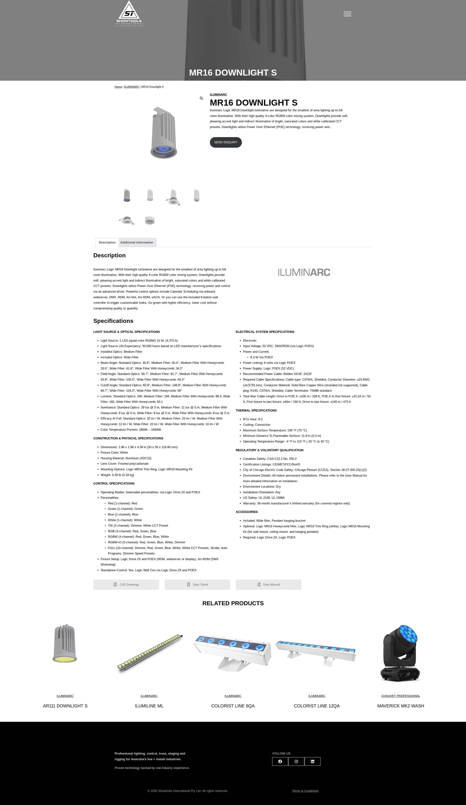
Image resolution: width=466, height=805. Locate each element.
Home (118, 86)
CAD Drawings (129, 584)
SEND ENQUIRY (225, 142)
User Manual (271, 584)
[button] (201, 98)
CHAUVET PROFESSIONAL (400, 696)
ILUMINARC (131, 86)
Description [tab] (107, 242)
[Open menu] (347, 13)
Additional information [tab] (136, 242)
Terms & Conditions (305, 791)
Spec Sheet (200, 584)
